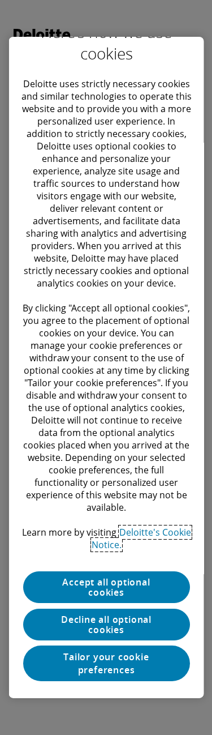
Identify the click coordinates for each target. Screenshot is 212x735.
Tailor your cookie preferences (106, 663)
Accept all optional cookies (106, 587)
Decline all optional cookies (106, 624)
